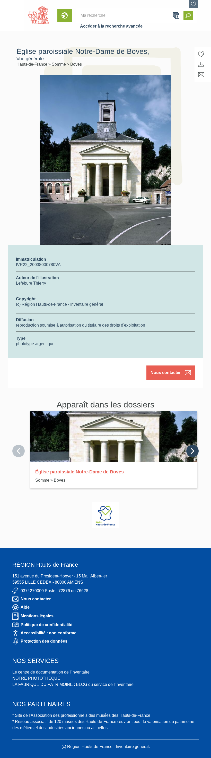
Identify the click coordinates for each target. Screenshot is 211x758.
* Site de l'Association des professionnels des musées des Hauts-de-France (81, 715)
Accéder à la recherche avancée (111, 26)
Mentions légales (37, 616)
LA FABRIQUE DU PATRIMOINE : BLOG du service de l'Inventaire (73, 684)
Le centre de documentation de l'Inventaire (51, 672)
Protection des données (44, 641)
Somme (59, 64)
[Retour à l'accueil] (12, 15)
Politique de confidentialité (46, 625)
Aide (25, 607)
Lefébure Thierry (31, 283)
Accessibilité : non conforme (48, 633)
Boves (76, 64)
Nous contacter (166, 372)
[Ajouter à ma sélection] (201, 54)
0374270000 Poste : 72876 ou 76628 (54, 591)
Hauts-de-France (32, 64)
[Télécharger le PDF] (201, 64)
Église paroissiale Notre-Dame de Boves (79, 471)
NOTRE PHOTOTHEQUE (36, 678)
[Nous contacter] (201, 75)
